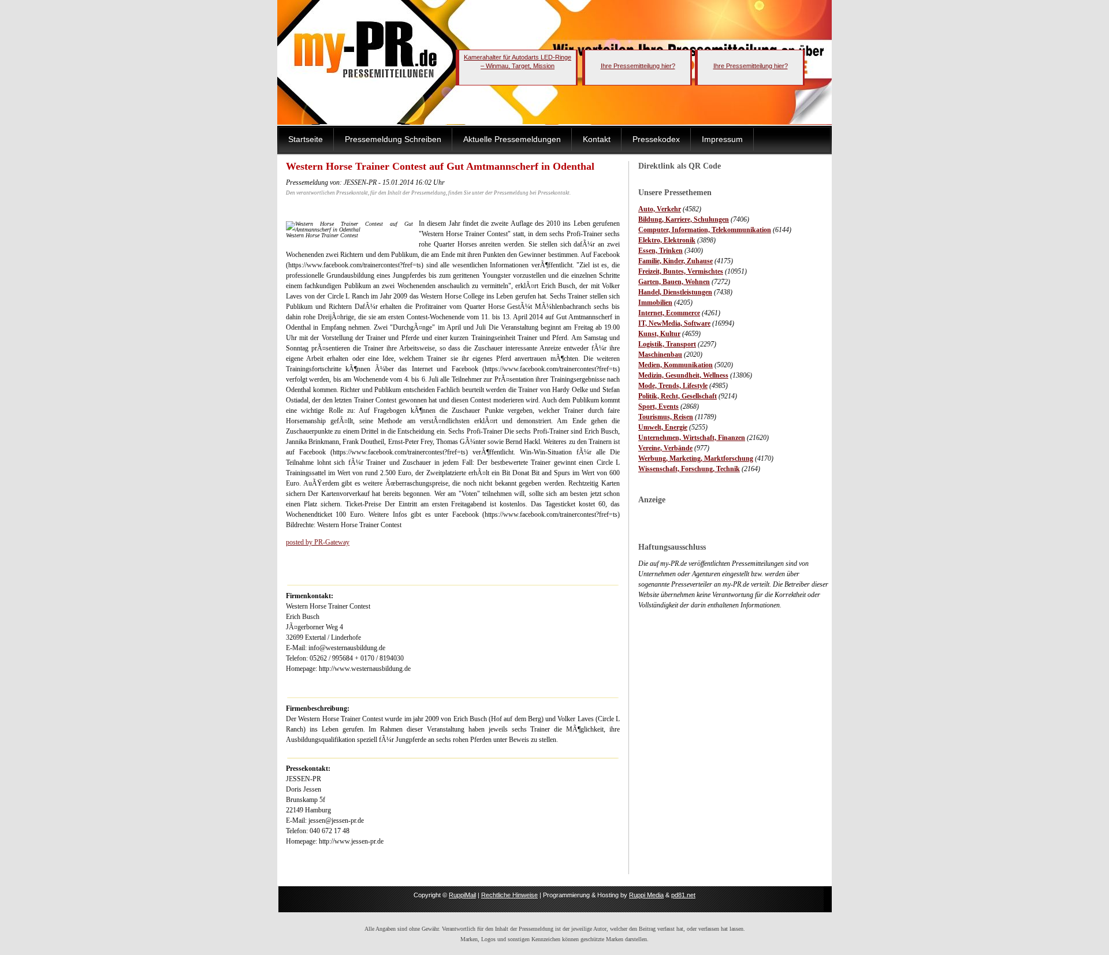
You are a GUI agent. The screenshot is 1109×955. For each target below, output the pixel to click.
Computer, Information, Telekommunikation (704, 230)
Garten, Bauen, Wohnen (674, 282)
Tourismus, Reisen (665, 417)
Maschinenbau (660, 354)
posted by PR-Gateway (317, 542)
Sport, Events (658, 406)
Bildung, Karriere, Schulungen (683, 219)
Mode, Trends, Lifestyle (673, 386)
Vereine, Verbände (665, 448)
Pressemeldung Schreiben (393, 139)
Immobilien (655, 303)
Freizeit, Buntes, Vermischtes (680, 271)
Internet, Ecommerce (669, 313)
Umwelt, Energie (662, 427)
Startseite (305, 139)
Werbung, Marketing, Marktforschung (695, 458)
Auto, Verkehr (659, 209)
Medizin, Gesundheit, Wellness (683, 375)
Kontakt (597, 139)
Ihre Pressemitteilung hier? (638, 65)
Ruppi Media (646, 894)
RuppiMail (462, 894)
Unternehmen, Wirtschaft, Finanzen (691, 438)
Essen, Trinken (660, 251)
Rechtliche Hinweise (509, 894)
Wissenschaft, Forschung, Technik (689, 469)
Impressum (722, 139)
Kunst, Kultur (659, 334)
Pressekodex (656, 139)
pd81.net (683, 894)
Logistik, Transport (667, 344)
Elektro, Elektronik (666, 240)
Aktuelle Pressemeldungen (512, 139)
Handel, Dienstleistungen (675, 292)
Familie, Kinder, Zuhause (675, 261)
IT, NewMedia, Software (674, 323)
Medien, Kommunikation (675, 365)
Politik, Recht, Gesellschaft (677, 396)
